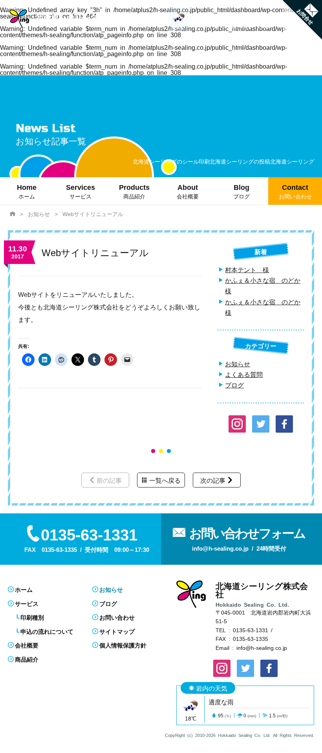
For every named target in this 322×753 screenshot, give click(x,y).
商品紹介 (26, 659)
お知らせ (237, 363)
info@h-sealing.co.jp (261, 647)
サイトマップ (117, 631)
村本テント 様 (247, 269)
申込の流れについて (46, 631)
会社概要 (26, 645)
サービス (26, 603)
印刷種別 (32, 617)
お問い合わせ (117, 617)
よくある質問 (244, 374)
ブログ (234, 385)
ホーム (24, 589)
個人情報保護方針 (122, 645)
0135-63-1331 (250, 630)
